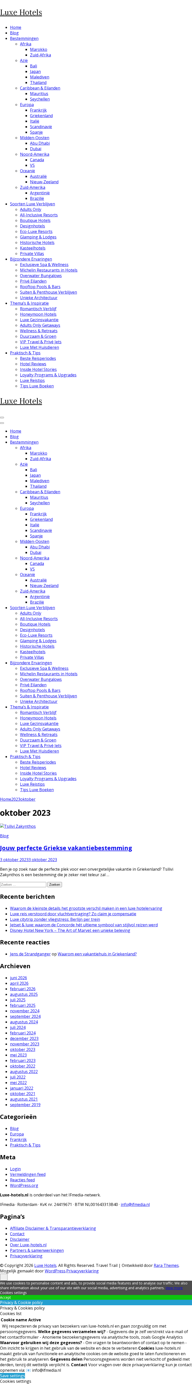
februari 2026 (23, 989)
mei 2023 (18, 1055)
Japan (35, 71)
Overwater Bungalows (41, 275)
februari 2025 (23, 1005)
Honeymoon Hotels (38, 314)
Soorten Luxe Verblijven (32, 204)
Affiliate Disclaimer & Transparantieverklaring (53, 1228)
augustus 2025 (24, 994)
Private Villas (32, 253)
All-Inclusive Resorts (39, 215)
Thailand (38, 82)
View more (174, 1287)
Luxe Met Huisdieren (39, 347)
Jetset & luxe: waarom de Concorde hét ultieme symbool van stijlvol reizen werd (84, 925)
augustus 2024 (24, 1022)
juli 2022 (18, 1077)
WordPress (55, 1271)
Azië (24, 60)
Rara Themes (166, 1265)
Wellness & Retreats (39, 331)
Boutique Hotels (35, 220)
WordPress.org (24, 1185)
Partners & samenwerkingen (37, 1250)
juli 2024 (18, 1027)
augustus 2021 (24, 1099)
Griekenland (41, 115)
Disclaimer (20, 1239)
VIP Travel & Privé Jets (41, 342)
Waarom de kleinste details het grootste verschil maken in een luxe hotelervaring (86, 908)
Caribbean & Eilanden (40, 88)
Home (15, 27)
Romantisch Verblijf (38, 308)
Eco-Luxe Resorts (36, 231)
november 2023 (24, 1044)
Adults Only (30, 209)
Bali (33, 66)
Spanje (36, 132)
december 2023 (24, 1038)
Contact (17, 1234)
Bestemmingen (24, 38)
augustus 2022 (24, 1071)
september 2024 (25, 1016)
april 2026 (19, 983)
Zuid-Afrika (40, 55)
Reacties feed (22, 1180)
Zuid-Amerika (32, 187)
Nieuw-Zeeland (44, 182)
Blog (14, 33)
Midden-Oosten (34, 137)
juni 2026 (18, 978)
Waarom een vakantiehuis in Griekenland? (97, 954)
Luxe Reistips (32, 380)
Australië (38, 176)
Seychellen (40, 99)
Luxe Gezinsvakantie (39, 319)
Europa (27, 104)
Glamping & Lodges (38, 237)
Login (15, 1169)
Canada (37, 159)
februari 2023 (23, 1060)
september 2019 (25, 1104)
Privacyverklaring (26, 1256)
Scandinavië (41, 126)
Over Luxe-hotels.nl (28, 1245)
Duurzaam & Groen (38, 336)
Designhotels (32, 226)
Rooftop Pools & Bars (40, 286)
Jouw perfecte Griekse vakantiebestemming (66, 848)
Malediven (39, 77)
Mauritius (39, 93)
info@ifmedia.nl (135, 1204)
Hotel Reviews (33, 364)
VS (32, 165)
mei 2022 (18, 1082)
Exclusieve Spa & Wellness (44, 264)
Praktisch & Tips (25, 353)
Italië (34, 121)
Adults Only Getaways (40, 325)
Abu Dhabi (40, 143)
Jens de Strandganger (30, 954)
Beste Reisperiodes (38, 358)
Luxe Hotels (21, 12)
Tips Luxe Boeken (37, 386)
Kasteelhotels (33, 248)
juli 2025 (18, 1000)
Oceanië (27, 171)
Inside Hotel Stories (38, 369)
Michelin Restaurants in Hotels (49, 270)
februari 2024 (23, 1033)
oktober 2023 (22, 1049)
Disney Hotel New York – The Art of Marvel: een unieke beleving (70, 930)
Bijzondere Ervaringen (31, 259)
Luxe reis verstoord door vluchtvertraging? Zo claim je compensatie (73, 914)
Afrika (25, 44)
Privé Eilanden (33, 281)
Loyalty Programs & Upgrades (48, 375)
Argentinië (40, 193)
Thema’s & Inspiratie (29, 303)
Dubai (35, 148)
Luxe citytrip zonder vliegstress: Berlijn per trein (55, 919)
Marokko (38, 49)
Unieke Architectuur (39, 297)
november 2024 (24, 1011)
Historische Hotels (37, 242)
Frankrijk (38, 110)
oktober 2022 (22, 1066)
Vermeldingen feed (28, 1174)
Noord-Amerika (34, 154)
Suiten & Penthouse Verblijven (48, 292)
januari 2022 (21, 1088)
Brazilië (37, 198)
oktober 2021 (22, 1093)
